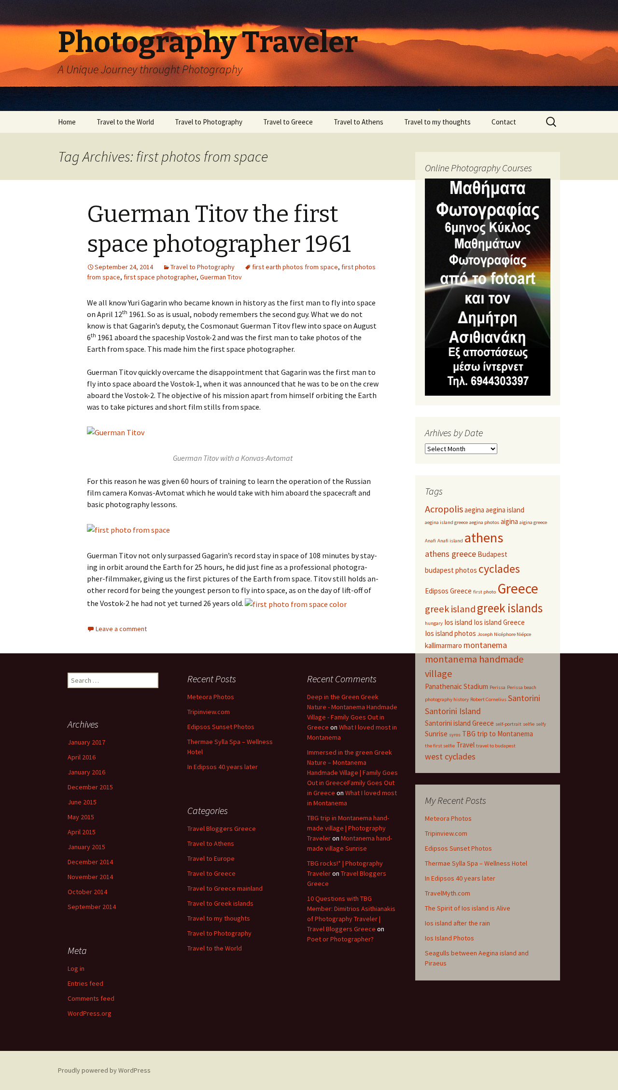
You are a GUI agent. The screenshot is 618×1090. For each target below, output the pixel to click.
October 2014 (87, 891)
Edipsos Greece (448, 590)
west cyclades (450, 756)
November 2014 (90, 876)
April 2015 (82, 832)
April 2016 (82, 757)
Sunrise (436, 733)
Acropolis (444, 509)
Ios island (458, 622)
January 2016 (86, 772)
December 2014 (90, 861)
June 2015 (82, 802)
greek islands (510, 608)
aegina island (505, 509)
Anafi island (450, 541)
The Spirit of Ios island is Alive (467, 908)
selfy (541, 724)
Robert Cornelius (488, 699)
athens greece (450, 553)
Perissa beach (521, 687)
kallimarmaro (443, 645)
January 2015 (86, 846)
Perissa (498, 687)
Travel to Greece (288, 121)
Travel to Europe (211, 858)
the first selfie (440, 746)
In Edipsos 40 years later (460, 878)
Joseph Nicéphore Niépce (504, 634)
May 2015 (81, 817)
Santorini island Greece (459, 723)
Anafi (430, 541)
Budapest (492, 554)
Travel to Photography (208, 121)
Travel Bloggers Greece (221, 828)
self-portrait (508, 724)
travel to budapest (496, 746)
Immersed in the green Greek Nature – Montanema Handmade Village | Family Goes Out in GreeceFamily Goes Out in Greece (352, 772)
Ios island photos (450, 633)
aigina (509, 521)
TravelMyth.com (447, 893)
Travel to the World (125, 121)
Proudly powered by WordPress (104, 1070)
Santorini (524, 698)
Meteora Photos (448, 818)
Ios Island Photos (449, 938)
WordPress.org (90, 1013)
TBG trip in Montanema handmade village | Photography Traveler (348, 828)
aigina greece (533, 522)
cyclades (499, 569)
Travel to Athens (358, 121)
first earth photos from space (295, 266)
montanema (485, 644)
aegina (474, 509)
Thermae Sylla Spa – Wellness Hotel (476, 863)
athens (483, 537)
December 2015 (90, 787)
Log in (76, 968)
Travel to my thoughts (437, 121)
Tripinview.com (446, 833)
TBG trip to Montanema (497, 733)
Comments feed (91, 998)
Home (67, 121)
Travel (465, 744)
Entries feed (85, 983)
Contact (504, 121)
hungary (434, 623)
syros (455, 734)
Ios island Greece (499, 622)
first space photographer (160, 277)
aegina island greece (446, 522)
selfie (528, 724)
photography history (447, 699)
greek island (450, 609)
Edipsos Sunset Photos (458, 848)
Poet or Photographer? (340, 939)
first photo (484, 592)
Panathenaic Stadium (456, 686)
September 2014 (92, 906)
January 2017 (86, 742)
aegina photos (484, 522)
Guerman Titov (221, 277)
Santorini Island (453, 711)
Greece (517, 588)
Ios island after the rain (457, 923)
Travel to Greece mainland (225, 888)
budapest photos (451, 570)
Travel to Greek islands (220, 903)
